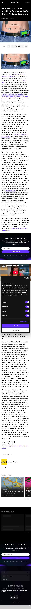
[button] (15, 572)
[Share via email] (22, 46)
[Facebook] (11, 597)
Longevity (9, 454)
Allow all (15, 325)
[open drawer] (2, 2)
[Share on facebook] (12, 46)
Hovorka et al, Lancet (18, 446)
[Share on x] (8, 46)
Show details (23, 321)
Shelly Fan (5, 495)
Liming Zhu (28, 495)
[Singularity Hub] (15, 2)
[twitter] (2, 468)
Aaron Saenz (4, 18)
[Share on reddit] (19, 46)
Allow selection (15, 330)
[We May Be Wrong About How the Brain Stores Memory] (12, 487)
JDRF (8, 446)
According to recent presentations (12, 94)
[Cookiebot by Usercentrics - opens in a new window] (23, 278)
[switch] (27, 307)
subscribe (27, 2)
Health (3, 454)
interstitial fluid (10, 190)
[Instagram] (17, 597)
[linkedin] (5, 468)
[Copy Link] (26, 46)
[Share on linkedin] (15, 46)
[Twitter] (14, 597)
